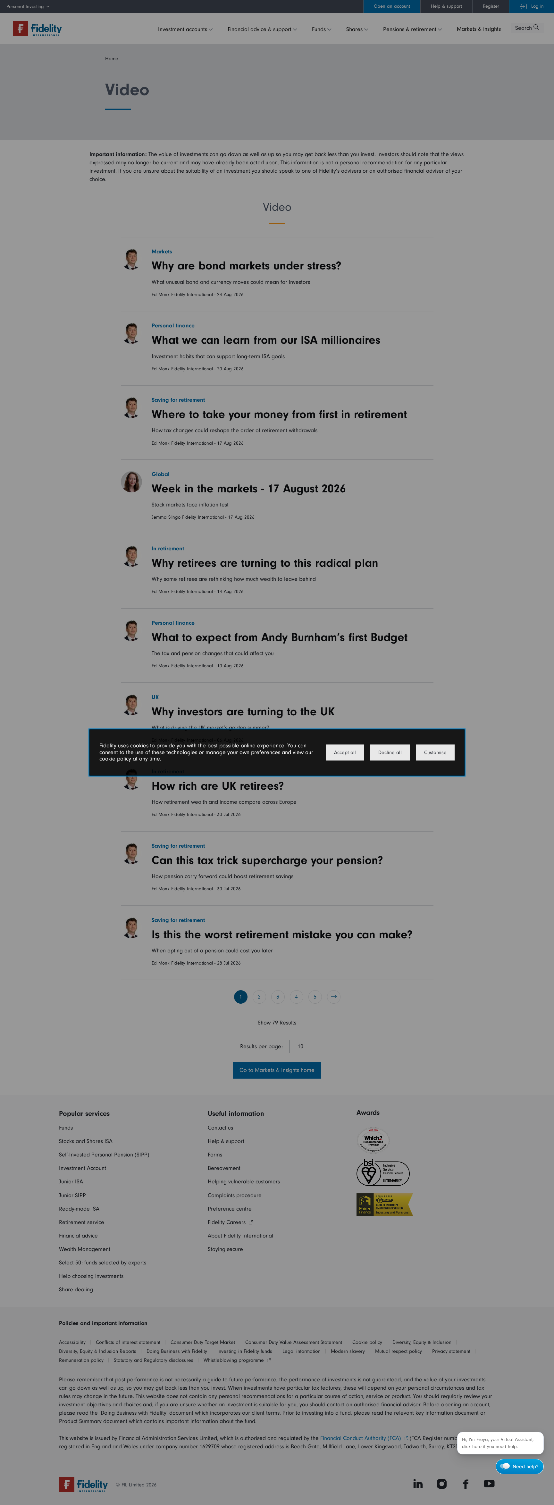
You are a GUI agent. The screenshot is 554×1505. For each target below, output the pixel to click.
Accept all (345, 752)
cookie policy (115, 758)
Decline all (390, 752)
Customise (435, 752)
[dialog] (277, 752)
